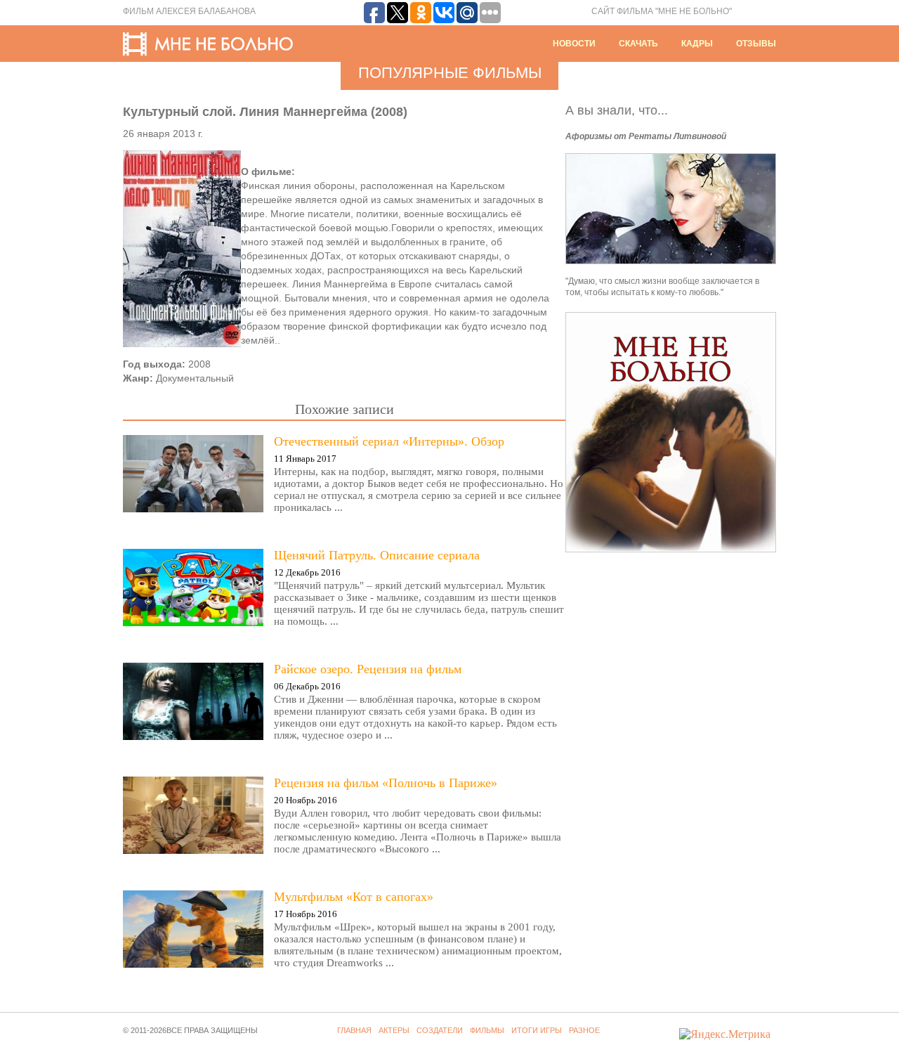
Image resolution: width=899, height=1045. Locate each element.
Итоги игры (536, 1030)
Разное (584, 1030)
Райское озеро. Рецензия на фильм (367, 669)
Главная (354, 1030)
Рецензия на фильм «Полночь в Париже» (385, 783)
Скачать (638, 43)
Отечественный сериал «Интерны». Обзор (389, 441)
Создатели (439, 1030)
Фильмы (487, 1030)
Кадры (697, 43)
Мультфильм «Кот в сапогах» (353, 897)
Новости (574, 43)
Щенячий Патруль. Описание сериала (377, 555)
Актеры (394, 1030)
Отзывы (756, 43)
